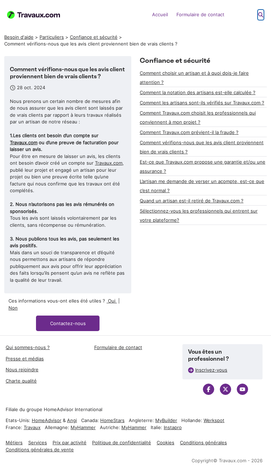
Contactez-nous (68, 323)
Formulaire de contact (200, 14)
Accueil (160, 14)
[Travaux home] (33, 15)
